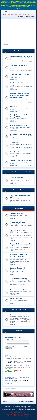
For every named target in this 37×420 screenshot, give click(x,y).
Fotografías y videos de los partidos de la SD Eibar (18, 255)
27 (29, 70)
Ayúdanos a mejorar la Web (19, 315)
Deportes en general (16, 213)
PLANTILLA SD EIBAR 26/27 (18, 65)
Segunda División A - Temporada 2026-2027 (19, 172)
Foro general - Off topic (17, 222)
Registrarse (19, 337)
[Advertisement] (18, 30)
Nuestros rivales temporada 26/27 (21, 56)
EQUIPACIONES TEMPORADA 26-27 (21, 160)
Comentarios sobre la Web (19, 309)
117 (29, 147)
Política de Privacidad (14, 416)
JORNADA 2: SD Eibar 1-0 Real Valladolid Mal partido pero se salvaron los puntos (19, 95)
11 (31, 61)
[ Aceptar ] (18, 8)
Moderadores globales (11, 371)
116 (27, 147)
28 (31, 70)
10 (29, 61)
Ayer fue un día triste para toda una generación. (20, 84)
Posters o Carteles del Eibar (18, 278)
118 (31, 147)
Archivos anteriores (16, 298)
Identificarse (10, 337)
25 (26, 70)
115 (24, 147)
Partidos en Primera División (19, 290)
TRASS (21, 58)
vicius (21, 86)
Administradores (16, 370)
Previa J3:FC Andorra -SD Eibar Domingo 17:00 (19, 116)
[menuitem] (6, 11)
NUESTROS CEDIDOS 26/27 (18, 125)
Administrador (24, 76)
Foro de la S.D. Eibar (16, 177)
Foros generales (19, 208)
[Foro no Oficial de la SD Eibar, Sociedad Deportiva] (18, 394)
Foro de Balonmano (20, 231)
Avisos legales (25, 416)
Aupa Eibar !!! (23, 127)
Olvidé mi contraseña (10, 346)
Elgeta (21, 136)
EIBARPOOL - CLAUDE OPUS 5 (19, 74)
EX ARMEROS (14, 143)
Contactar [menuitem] (23, 401)
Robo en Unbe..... (15, 152)
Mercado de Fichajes (19, 190)
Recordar (25, 346)
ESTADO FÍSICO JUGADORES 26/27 (20, 134)
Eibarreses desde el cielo (17, 268)
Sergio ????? (13, 106)
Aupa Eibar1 (9, 383)
